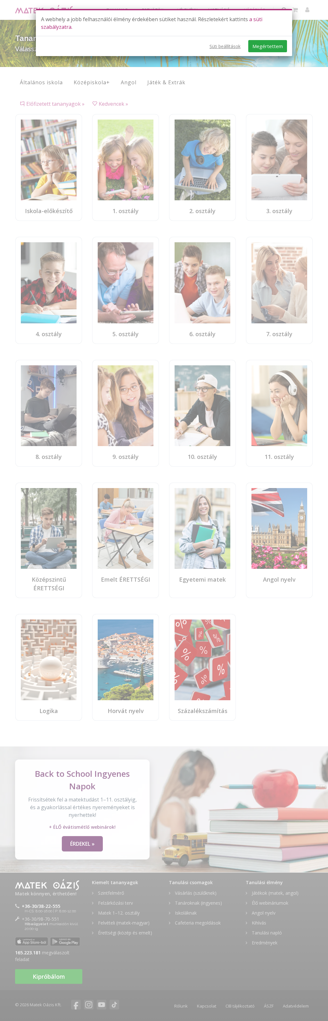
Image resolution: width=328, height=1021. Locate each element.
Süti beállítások (225, 46)
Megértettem (267, 46)
